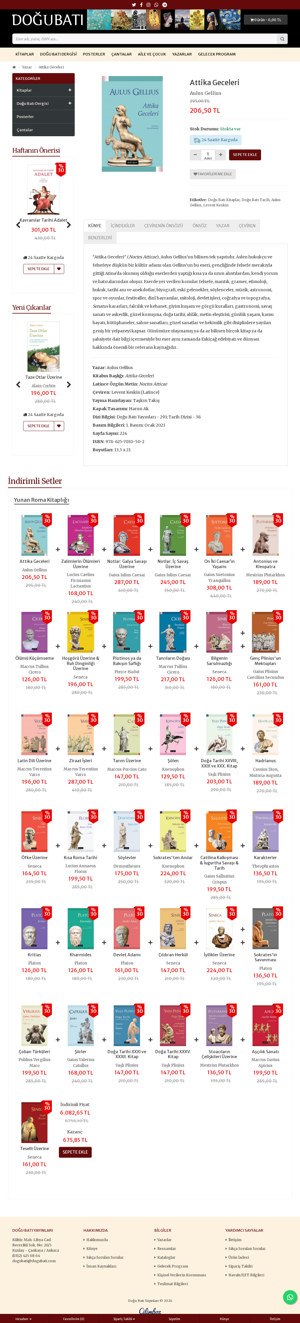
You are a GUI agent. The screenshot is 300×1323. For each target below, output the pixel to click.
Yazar (27, 67)
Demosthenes (126, 866)
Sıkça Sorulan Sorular (105, 1257)
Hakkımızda (97, 1240)
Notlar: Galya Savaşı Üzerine (127, 564)
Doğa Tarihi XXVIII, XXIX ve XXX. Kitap (219, 763)
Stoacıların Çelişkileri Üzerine (219, 1054)
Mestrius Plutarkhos (265, 575)
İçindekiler (123, 225)
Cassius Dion (265, 769)
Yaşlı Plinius (219, 774)
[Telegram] (164, 5)
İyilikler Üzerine (219, 954)
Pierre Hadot (127, 671)
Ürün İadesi (239, 1257)
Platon (34, 963)
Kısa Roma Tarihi (80, 857)
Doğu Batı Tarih (255, 200)
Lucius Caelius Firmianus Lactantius (80, 580)
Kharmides (80, 954)
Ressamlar (166, 1248)
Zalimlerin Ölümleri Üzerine (80, 564)
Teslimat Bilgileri (172, 1284)
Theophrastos (265, 866)
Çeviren (247, 225)
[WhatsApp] (156, 5)
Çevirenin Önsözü (163, 225)
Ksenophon (173, 769)
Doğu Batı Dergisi (58, 54)
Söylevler (127, 857)
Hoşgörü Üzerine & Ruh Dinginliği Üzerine (80, 663)
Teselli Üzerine (34, 1148)
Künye (94, 225)
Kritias (34, 954)
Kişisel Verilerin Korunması (181, 1275)
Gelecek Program (217, 54)
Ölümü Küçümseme (34, 658)
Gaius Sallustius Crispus (219, 879)
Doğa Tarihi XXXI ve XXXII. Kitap (127, 1054)
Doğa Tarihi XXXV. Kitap (173, 1054)
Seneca (81, 677)
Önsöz (199, 225)
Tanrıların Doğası (173, 658)
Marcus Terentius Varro (34, 772)
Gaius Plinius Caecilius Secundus (265, 674)
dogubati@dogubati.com (34, 1261)
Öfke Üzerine (34, 857)
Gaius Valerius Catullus (80, 1062)
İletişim (235, 1240)
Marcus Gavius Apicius (265, 1062)
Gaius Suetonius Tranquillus (219, 577)
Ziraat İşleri (80, 760)
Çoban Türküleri (34, 1051)
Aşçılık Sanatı (265, 1051)
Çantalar (121, 54)
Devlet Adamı (127, 954)
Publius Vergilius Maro (34, 1062)
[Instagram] (148, 5)
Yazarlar (182, 54)
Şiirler (80, 1051)
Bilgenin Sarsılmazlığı (219, 661)
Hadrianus (265, 760)
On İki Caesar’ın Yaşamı (219, 564)
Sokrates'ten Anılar (173, 857)
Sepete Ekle (39, 426)
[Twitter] (134, 5)
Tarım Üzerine (127, 760)
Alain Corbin (43, 385)
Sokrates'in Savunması (265, 957)
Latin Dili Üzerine (34, 760)
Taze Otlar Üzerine (43, 377)
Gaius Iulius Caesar (127, 575)
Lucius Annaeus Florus (80, 869)
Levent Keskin (216, 205)
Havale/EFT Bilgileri (246, 1275)
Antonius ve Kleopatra (265, 564)
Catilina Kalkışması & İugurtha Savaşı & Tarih (219, 863)
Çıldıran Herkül (173, 954)
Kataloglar (166, 1257)
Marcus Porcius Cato (126, 769)
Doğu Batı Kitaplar (224, 200)
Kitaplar (25, 54)
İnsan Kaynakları (101, 1266)
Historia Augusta (265, 775)
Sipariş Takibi (241, 1266)
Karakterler (265, 857)
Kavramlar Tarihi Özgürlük (44, 223)
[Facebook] (141, 5)
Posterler (94, 54)
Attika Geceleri (51, 67)
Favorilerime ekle (214, 174)
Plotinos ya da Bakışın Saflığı (127, 661)
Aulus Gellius (205, 93)
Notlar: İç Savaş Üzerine (173, 564)
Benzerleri (100, 237)
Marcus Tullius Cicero (34, 669)
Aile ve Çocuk (152, 54)
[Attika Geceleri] (132, 124)
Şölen (173, 760)
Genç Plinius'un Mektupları (265, 661)
